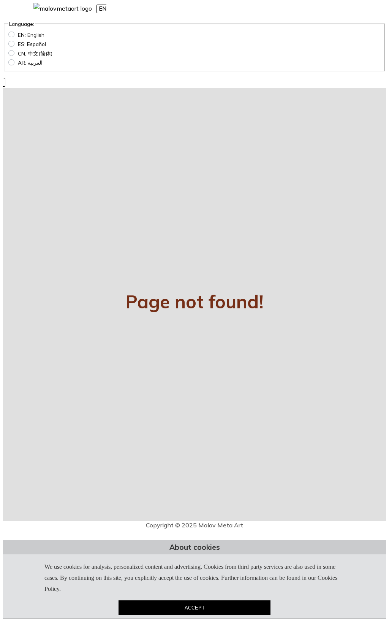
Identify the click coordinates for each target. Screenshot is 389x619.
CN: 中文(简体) (35, 53)
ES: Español (32, 44)
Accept (195, 608)
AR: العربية (30, 62)
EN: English (31, 35)
